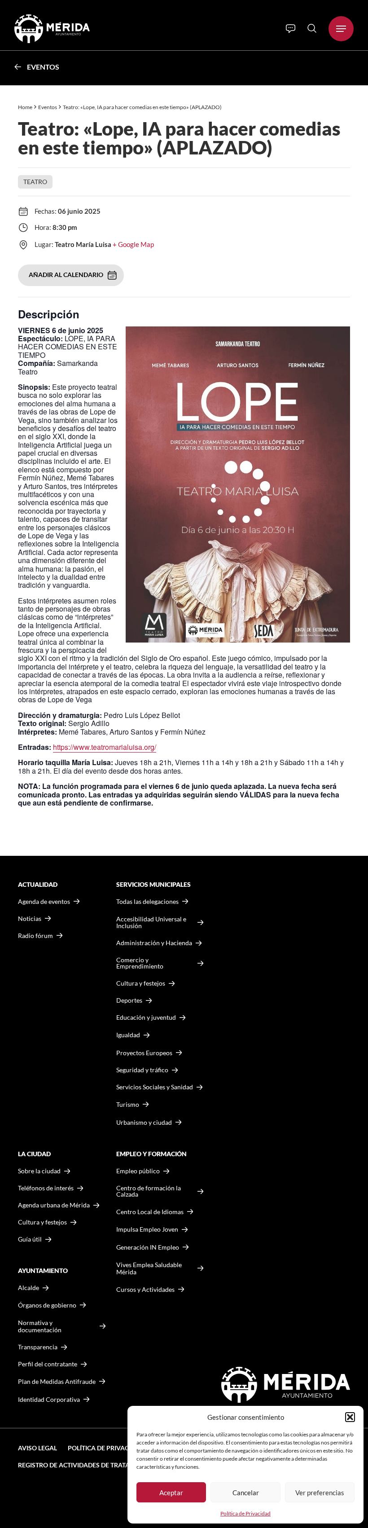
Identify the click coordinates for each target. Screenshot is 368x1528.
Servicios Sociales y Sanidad (154, 1087)
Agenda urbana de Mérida (54, 1205)
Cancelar (245, 1492)
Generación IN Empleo (147, 1247)
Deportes (129, 1000)
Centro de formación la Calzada (148, 1191)
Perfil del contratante (47, 1364)
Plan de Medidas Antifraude (57, 1381)
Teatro (35, 181)
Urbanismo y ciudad (144, 1122)
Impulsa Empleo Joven (147, 1229)
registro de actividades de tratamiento (86, 1465)
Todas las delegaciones (147, 901)
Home (25, 107)
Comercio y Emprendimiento (139, 963)
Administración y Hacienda (154, 943)
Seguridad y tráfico (142, 1070)
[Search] (312, 28)
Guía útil (30, 1239)
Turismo (127, 1104)
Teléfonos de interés (46, 1188)
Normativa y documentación (39, 1326)
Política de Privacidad (245, 1513)
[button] (350, 1417)
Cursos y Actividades (145, 1289)
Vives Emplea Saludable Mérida (149, 1268)
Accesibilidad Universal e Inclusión (151, 922)
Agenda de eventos (44, 901)
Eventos (43, 66)
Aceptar (171, 1492)
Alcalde (28, 1288)
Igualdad (128, 1034)
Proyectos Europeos (144, 1052)
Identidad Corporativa (49, 1399)
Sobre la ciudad (39, 1171)
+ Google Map (133, 244)
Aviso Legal (37, 1448)
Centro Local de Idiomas (150, 1211)
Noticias (29, 919)
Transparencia (37, 1347)
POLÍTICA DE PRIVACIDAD (106, 1448)
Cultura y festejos (42, 1222)
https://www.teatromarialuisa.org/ (104, 747)
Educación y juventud (146, 1017)
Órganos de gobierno (47, 1305)
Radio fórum (35, 936)
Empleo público (138, 1171)
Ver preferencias (319, 1492)
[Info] (290, 28)
